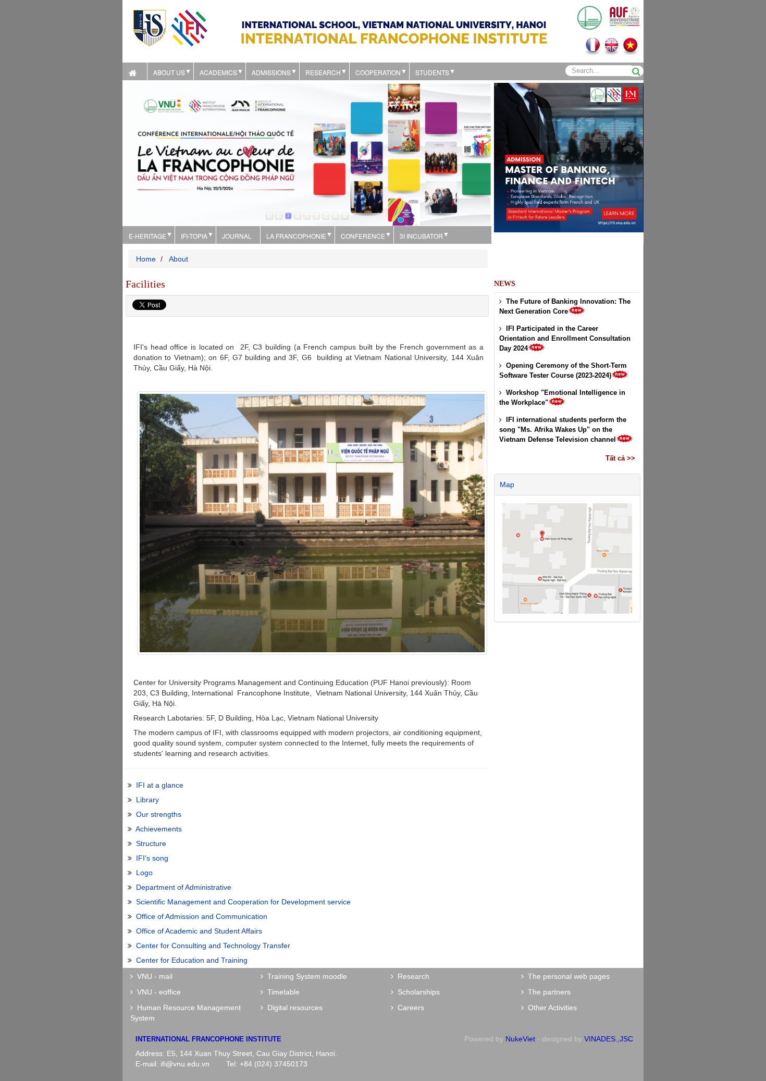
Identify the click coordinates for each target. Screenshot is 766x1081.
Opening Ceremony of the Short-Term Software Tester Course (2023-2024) (563, 370)
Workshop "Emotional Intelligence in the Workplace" (562, 397)
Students (432, 72)
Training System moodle (305, 976)
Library (147, 800)
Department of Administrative (183, 887)
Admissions (271, 72)
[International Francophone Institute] (169, 26)
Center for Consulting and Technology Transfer (213, 945)
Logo (144, 872)
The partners (547, 992)
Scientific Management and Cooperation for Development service (243, 902)
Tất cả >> (620, 458)
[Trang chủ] (134, 71)
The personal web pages (567, 976)
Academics (218, 72)
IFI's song (152, 858)
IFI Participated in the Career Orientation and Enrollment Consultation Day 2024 (565, 338)
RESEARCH (323, 72)
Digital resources (293, 1007)
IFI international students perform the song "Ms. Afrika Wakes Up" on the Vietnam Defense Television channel (562, 429)
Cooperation (378, 72)
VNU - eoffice (157, 992)
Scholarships (416, 992)
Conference (363, 235)
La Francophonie (296, 235)
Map (507, 484)
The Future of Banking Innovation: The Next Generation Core (565, 306)
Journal (237, 235)
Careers (408, 1007)
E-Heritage (147, 235)
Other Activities (550, 1007)
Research (411, 976)
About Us (169, 72)
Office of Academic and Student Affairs (199, 931)
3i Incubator (421, 235)
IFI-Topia (194, 235)
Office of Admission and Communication (201, 916)
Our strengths (158, 814)
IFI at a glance (159, 785)
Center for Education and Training (192, 960)
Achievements (158, 829)
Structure (151, 843)
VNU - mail (152, 976)
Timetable (281, 992)
